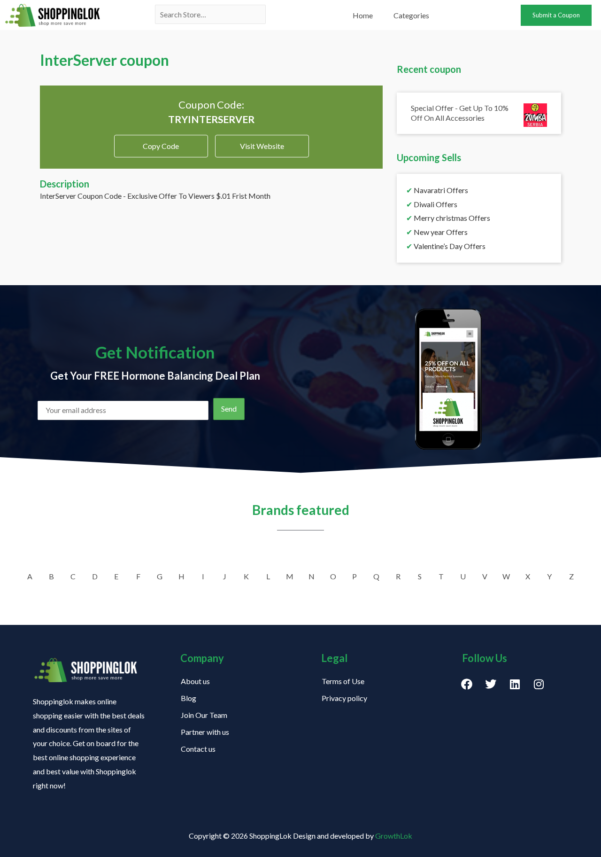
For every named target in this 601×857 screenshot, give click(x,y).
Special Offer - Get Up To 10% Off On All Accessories (460, 112)
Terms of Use (343, 681)
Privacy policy (344, 697)
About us (195, 681)
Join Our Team (204, 714)
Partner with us (205, 731)
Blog (188, 697)
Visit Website (262, 145)
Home (363, 15)
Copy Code (160, 142)
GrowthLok (393, 835)
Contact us (198, 748)
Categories (411, 15)
